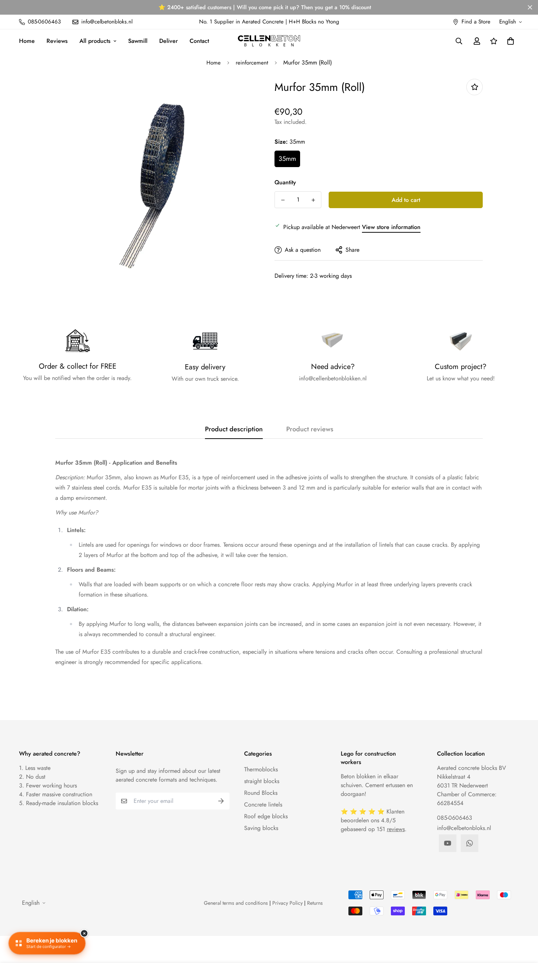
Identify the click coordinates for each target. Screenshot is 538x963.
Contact (199, 41)
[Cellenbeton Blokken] (269, 41)
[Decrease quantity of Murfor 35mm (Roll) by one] (283, 200)
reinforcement (252, 63)
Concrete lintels (263, 804)
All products (95, 41)
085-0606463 (454, 817)
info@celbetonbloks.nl (464, 828)
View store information (391, 227)
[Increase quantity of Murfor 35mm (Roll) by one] (313, 200)
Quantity (285, 182)
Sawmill (137, 41)
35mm (287, 158)
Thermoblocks (261, 769)
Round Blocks (260, 793)
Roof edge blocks (266, 816)
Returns (315, 903)
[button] (509, 41)
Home (27, 41)
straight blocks (261, 781)
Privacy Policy (287, 903)
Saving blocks (261, 828)
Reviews (57, 41)
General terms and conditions (236, 903)
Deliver (168, 41)
